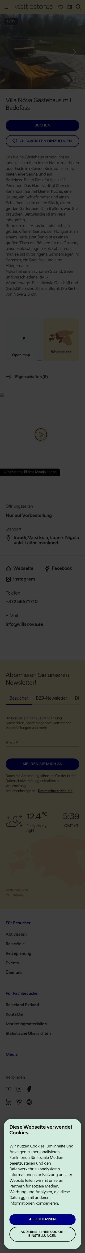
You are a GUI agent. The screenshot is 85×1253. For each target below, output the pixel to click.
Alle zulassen (42, 1219)
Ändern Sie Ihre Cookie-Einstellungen (43, 1234)
